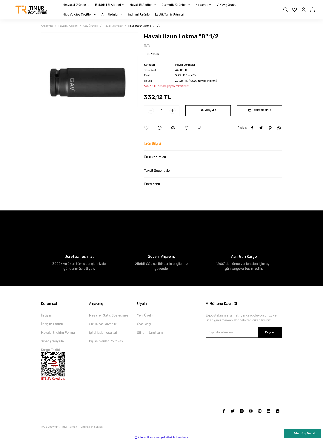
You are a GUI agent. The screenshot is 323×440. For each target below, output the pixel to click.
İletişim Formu (52, 324)
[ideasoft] (141, 437)
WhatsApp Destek (305, 433)
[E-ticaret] (161, 437)
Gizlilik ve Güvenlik (103, 324)
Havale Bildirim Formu (58, 333)
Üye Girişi (144, 324)
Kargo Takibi (50, 350)
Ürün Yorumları (155, 157)
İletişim (46, 315)
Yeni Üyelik (145, 315)
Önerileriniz (152, 184)
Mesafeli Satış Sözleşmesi (109, 315)
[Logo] (31, 10)
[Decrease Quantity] (151, 111)
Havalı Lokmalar (185, 64)
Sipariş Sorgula (52, 341)
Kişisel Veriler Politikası (106, 341)
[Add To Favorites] (146, 128)
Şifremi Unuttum (150, 333)
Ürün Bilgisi (152, 143)
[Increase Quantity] (173, 111)
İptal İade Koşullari (103, 333)
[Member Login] (303, 9)
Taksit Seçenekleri (158, 171)
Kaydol (270, 332)
